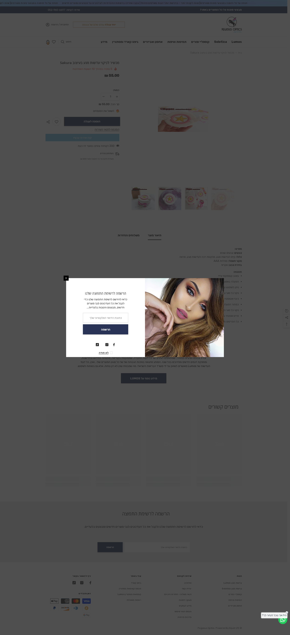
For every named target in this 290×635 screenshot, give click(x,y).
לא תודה (104, 352)
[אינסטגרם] (106, 344)
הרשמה (105, 329)
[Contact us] (282, 619)
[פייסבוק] (113, 344)
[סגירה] (66, 278)
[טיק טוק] (97, 344)
